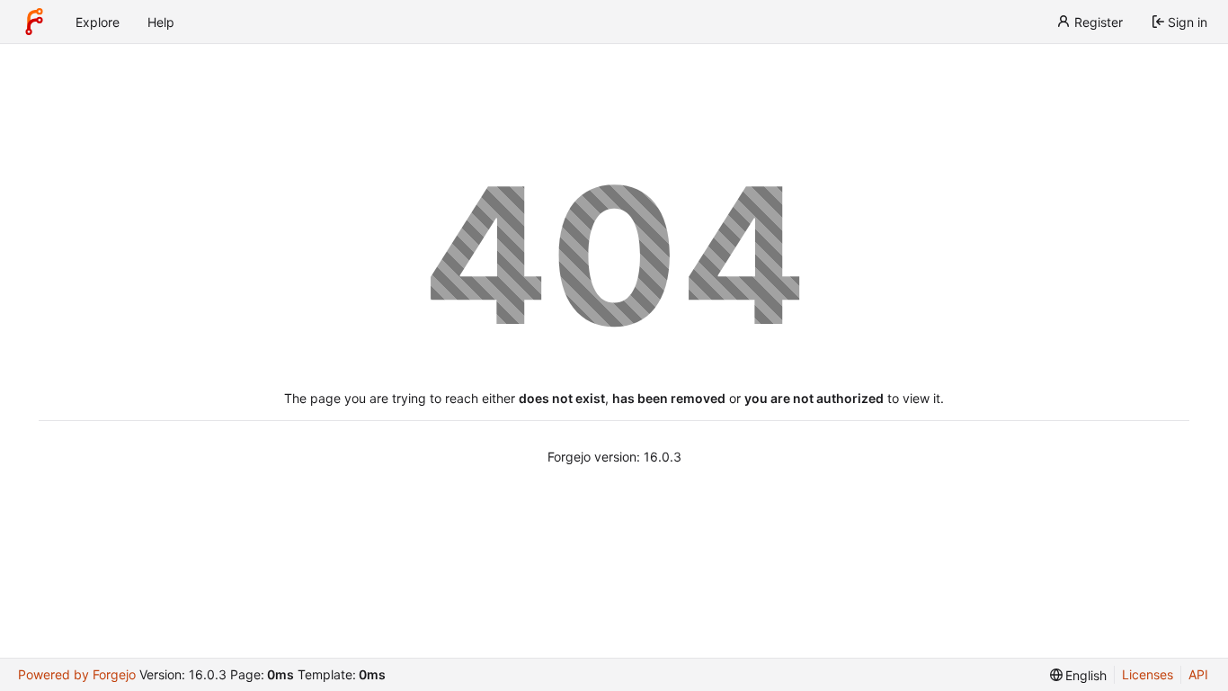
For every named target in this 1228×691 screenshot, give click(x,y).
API (1198, 674)
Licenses (1147, 674)
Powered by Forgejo (77, 674)
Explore (98, 22)
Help (160, 22)
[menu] (1079, 675)
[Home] (34, 21)
